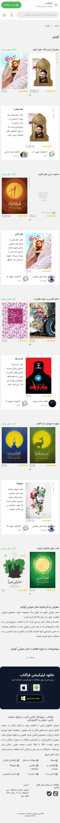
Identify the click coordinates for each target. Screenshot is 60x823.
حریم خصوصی (9, 774)
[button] (54, 91)
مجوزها (13, 765)
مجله (52, 760)
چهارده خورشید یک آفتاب (47, 423)
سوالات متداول (29, 760)
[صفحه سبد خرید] (4, 15)
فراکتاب (27, 813)
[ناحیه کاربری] (11, 15)
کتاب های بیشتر (8, 49)
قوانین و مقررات (52, 767)
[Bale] (49, 793)
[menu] (56, 4)
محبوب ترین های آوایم (48, 174)
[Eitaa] (55, 793)
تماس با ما (50, 774)
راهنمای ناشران (9, 760)
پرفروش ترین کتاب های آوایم (46, 49)
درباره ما (32, 774)
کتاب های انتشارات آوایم (48, 548)
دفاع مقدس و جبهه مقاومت (46, 299)
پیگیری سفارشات (33, 767)
